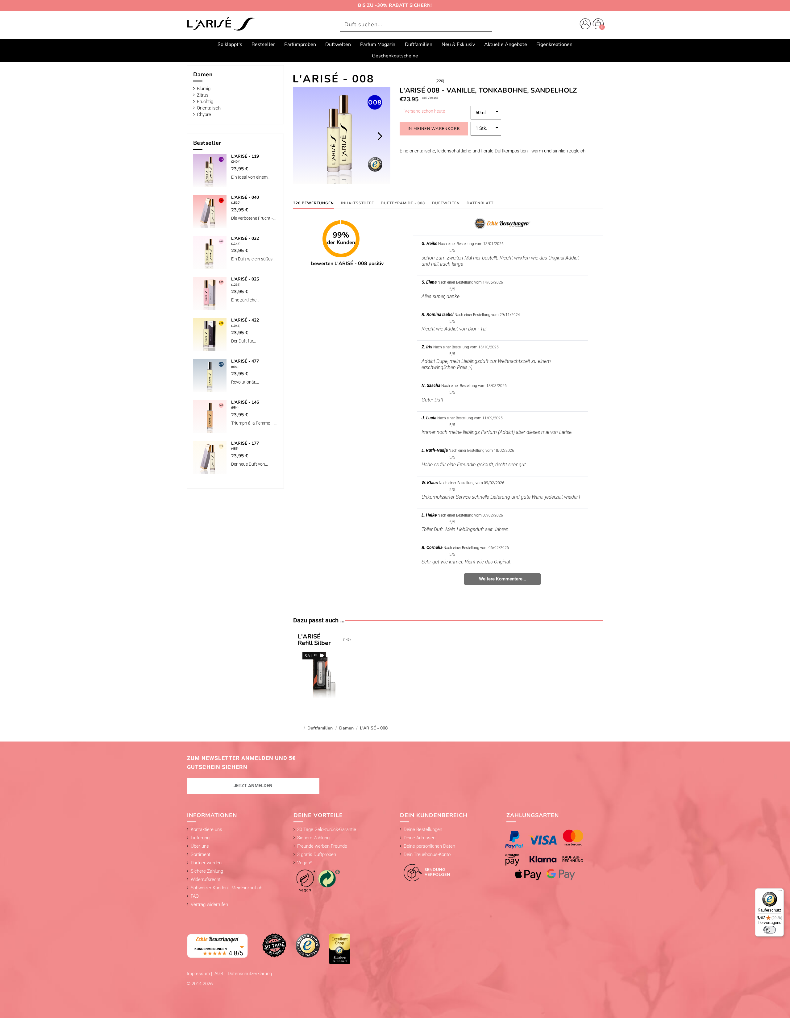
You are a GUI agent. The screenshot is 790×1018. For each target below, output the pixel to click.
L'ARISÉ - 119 (245, 156)
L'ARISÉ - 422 (245, 320)
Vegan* (304, 863)
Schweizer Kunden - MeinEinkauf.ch (226, 888)
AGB (219, 973)
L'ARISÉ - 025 (245, 279)
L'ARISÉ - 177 (245, 443)
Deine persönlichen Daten (429, 846)
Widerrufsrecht (206, 879)
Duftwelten (446, 203)
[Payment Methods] (550, 854)
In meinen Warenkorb (434, 128)
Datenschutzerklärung (250, 973)
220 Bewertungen (313, 203)
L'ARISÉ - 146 (245, 402)
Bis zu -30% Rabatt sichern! (395, 5)
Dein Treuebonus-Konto (427, 854)
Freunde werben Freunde (322, 846)
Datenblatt (480, 203)
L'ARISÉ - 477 (245, 361)
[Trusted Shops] (308, 945)
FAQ (195, 896)
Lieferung (200, 838)
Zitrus (203, 95)
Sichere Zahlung (207, 871)
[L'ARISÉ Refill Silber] (324, 667)
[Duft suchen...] (485, 24)
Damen (203, 74)
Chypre (204, 114)
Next (380, 136)
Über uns (200, 846)
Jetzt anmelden (253, 785)
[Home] (221, 24)
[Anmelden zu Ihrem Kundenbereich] (584, 24)
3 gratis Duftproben (316, 854)
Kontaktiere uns (206, 829)
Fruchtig (205, 101)
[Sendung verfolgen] (425, 869)
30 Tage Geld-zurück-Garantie (326, 829)
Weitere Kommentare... (502, 579)
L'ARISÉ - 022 (245, 238)
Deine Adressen (419, 838)
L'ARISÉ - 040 (245, 197)
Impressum (199, 973)
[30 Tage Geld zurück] (274, 945)
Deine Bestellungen (423, 829)
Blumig (203, 88)
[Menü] (780, 892)
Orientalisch (209, 108)
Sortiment (200, 854)
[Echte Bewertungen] (217, 945)
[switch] (769, 929)
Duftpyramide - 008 (403, 203)
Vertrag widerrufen (209, 904)
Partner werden (206, 863)
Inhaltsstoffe (357, 203)
